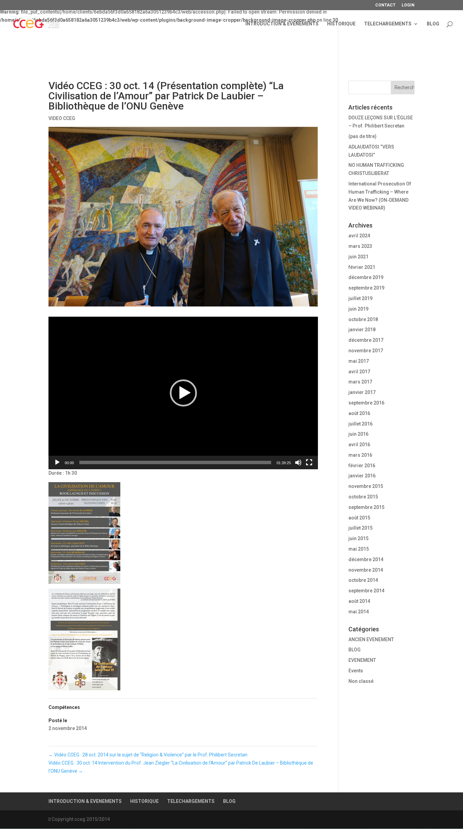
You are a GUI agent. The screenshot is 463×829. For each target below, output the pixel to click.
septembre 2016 (366, 403)
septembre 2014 (366, 590)
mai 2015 (358, 549)
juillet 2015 (360, 528)
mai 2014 (358, 611)
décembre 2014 (365, 559)
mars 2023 (360, 246)
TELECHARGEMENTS (387, 23)
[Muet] (298, 462)
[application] (183, 393)
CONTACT (385, 5)
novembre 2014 (365, 570)
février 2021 (361, 267)
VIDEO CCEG (61, 118)
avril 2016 (359, 444)
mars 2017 (360, 381)
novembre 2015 (365, 486)
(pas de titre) (362, 136)
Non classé (361, 681)
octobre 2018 (363, 319)
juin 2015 (358, 538)
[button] (183, 393)
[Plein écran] (309, 462)
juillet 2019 (360, 298)
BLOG (433, 23)
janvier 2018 (362, 329)
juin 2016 (358, 434)
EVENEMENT (362, 660)
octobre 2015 (363, 496)
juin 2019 (358, 309)
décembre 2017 (365, 340)
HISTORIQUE (341, 23)
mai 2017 (358, 361)
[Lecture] (57, 462)
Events (355, 670)
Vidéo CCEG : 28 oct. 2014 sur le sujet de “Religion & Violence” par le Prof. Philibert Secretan (147, 754)
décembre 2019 (365, 277)
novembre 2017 (365, 350)
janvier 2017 (362, 392)
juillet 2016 (360, 424)
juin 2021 (358, 256)
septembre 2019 (366, 288)
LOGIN (408, 5)
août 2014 (359, 601)
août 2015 (359, 517)
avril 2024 (359, 235)
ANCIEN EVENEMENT (371, 639)
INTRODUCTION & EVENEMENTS (282, 23)
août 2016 (359, 413)
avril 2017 (359, 371)
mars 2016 (360, 455)
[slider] (175, 462)
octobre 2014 (363, 580)
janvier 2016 (362, 475)
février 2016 (361, 465)
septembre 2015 (366, 507)
